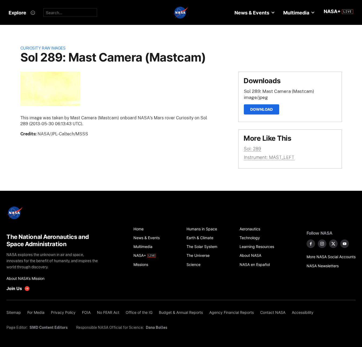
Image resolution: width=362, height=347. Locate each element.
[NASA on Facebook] (311, 243)
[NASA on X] (333, 243)
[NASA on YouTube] (344, 243)
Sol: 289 (252, 148)
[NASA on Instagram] (322, 243)
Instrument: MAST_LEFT (269, 157)
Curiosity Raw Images (43, 48)
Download (261, 109)
